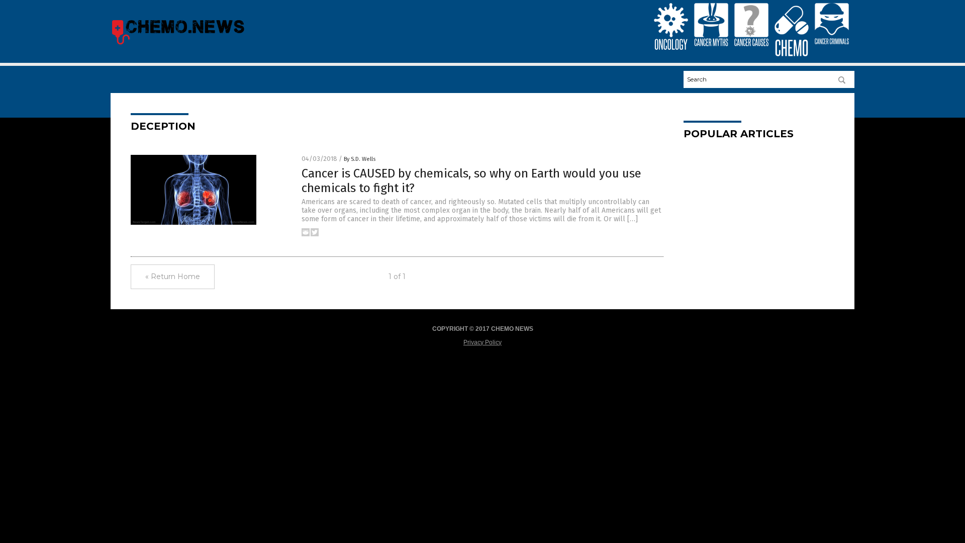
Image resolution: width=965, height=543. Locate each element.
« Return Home (172, 276)
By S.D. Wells (359, 159)
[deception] (178, 44)
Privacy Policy (482, 342)
